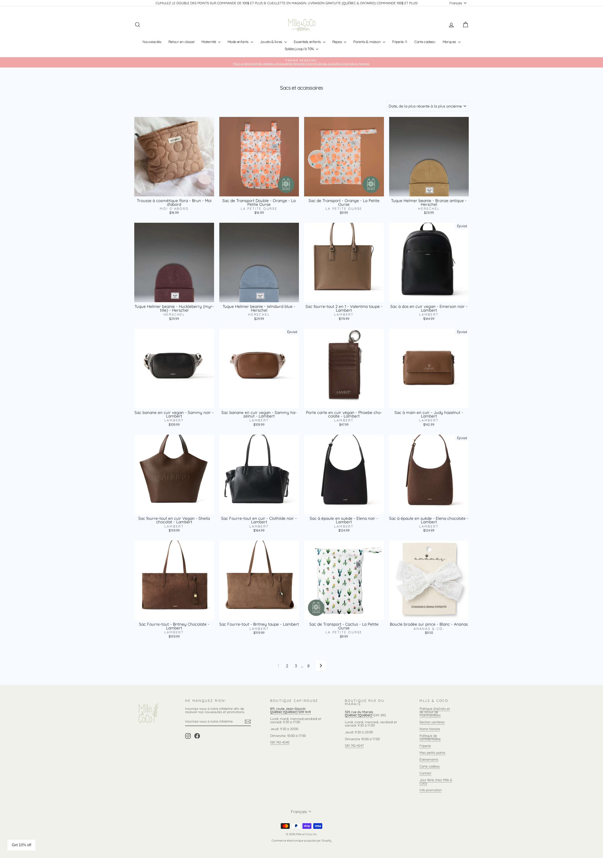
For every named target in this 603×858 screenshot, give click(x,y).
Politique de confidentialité (430, 737)
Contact (425, 773)
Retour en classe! (181, 42)
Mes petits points (432, 753)
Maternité (209, 42)
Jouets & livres (271, 42)
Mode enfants (238, 42)
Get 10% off (21, 845)
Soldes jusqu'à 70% (300, 49)
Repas (337, 42)
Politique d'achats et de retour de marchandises (435, 712)
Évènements (429, 759)
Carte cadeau (425, 42)
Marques (450, 42)
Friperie (425, 746)
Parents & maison (367, 42)
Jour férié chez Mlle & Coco (436, 781)
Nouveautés (152, 42)
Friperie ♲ (399, 42)
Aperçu (174, 191)
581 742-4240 (279, 742)
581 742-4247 (354, 745)
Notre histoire (430, 729)
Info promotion (431, 790)
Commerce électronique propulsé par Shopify (301, 840)
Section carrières (432, 722)
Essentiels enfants (308, 42)
